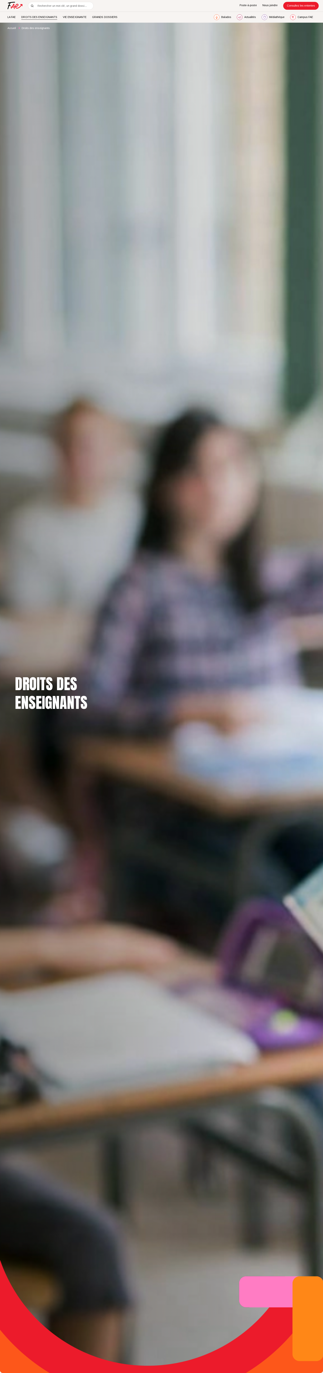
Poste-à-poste (248, 5)
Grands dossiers (104, 17)
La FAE (11, 17)
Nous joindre (270, 5)
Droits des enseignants (39, 17)
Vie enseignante (75, 17)
